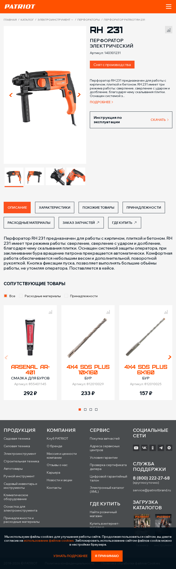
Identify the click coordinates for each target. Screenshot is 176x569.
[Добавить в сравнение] (168, 29)
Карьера (53, 472)
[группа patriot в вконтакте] (144, 448)
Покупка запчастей (105, 438)
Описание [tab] (17, 207)
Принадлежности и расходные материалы (22, 520)
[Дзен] (169, 448)
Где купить (122, 223)
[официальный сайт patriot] (20, 6)
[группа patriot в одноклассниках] (152, 448)
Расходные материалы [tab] (29, 223)
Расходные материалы (43, 296)
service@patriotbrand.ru (152, 490)
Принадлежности (84, 296)
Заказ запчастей (79, 223)
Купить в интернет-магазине (104, 525)
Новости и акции (59, 480)
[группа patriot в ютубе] (136, 448)
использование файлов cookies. (49, 540)
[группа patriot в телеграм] (161, 448)
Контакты (54, 488)
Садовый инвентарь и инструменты (20, 486)
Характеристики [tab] (54, 207)
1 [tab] (80, 409)
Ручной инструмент (19, 476)
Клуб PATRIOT (57, 438)
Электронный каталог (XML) (107, 490)
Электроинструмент (54, 19)
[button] (168, 6)
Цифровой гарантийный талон (108, 478)
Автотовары (13, 469)
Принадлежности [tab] (143, 207)
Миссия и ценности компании (62, 456)
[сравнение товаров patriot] (50, 311)
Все (12, 296)
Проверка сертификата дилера (108, 467)
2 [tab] (85, 409)
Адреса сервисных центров (105, 448)
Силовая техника (17, 446)
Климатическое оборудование (16, 497)
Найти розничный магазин (103, 514)
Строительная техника (21, 461)
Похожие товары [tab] (98, 207)
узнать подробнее (70, 556)
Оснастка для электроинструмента (20, 508)
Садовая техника (17, 438)
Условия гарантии (104, 457)
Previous (11, 95)
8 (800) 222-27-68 (151, 478)
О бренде (54, 446)
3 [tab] (91, 409)
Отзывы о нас (57, 465)
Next (79, 95)
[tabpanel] (30, 352)
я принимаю (107, 556)
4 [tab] (96, 409)
